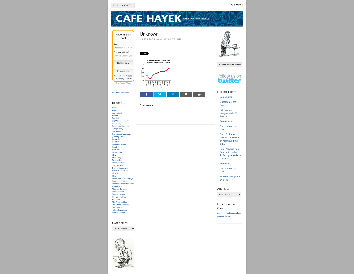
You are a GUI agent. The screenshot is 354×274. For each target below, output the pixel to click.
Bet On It (115, 118)
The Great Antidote (119, 202)
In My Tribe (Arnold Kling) (122, 179)
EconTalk (116, 150)
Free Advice (117, 160)
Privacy (128, 83)
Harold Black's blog (119, 171)
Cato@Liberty (117, 129)
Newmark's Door (118, 194)
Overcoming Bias (119, 197)
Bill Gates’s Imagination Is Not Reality (229, 113)
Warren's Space (118, 213)
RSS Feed (236, 5)
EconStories (117, 147)
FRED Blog (116, 158)
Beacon (115, 116)
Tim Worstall (117, 207)
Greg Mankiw (117, 165)
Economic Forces (119, 144)
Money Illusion (118, 192)
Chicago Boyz (117, 131)
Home (116, 5)
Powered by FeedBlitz (123, 79)
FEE (114, 155)
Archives (127, 5)
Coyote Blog (117, 139)
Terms (122, 83)
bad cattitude (117, 113)
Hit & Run (116, 173)
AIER (114, 108)
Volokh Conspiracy (119, 210)
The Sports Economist (121, 205)
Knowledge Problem (120, 181)
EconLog (115, 142)
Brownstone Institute (120, 126)
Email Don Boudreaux (121, 93)
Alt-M (114, 110)
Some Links (226, 97)
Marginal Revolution (120, 189)
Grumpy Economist (120, 168)
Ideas (114, 176)
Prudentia (116, 199)
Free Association (119, 163)
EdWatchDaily (117, 152)
